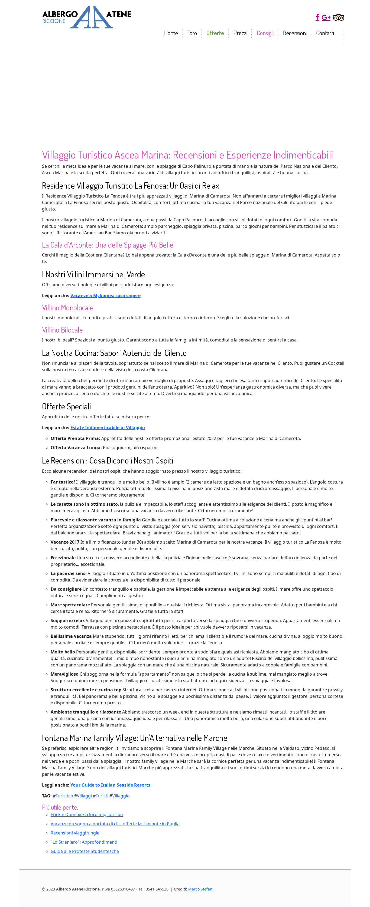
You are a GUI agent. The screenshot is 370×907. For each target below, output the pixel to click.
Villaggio (121, 796)
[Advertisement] (185, 90)
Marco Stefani (200, 889)
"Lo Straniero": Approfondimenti (84, 842)
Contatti (325, 33)
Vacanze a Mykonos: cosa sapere (105, 295)
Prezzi (240, 33)
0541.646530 (157, 889)
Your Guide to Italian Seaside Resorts (110, 785)
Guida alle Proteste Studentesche (85, 851)
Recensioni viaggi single (75, 833)
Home (171, 33)
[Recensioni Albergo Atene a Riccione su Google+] (326, 17)
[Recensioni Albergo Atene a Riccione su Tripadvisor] (338, 17)
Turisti (102, 796)
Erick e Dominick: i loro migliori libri (87, 814)
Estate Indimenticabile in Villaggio (107, 428)
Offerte (215, 33)
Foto (192, 33)
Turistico (64, 796)
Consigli (265, 33)
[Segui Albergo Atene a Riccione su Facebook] (317, 17)
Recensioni (295, 33)
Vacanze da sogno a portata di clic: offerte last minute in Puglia (115, 824)
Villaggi (84, 796)
